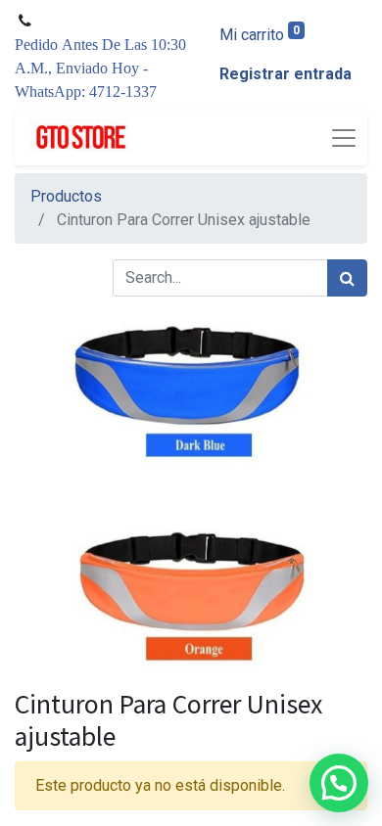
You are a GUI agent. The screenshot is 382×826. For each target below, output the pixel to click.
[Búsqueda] (347, 278)
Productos (66, 196)
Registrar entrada (285, 74)
